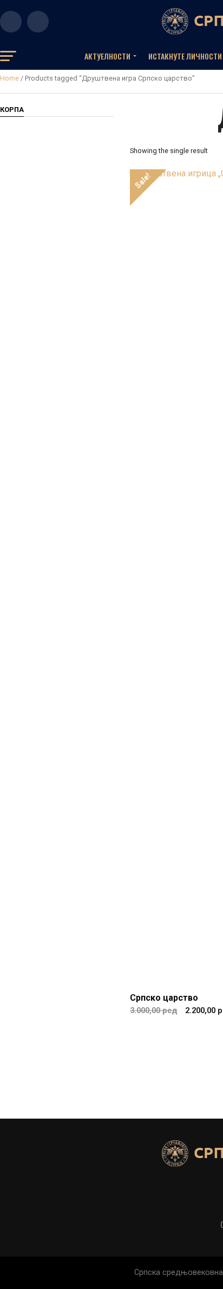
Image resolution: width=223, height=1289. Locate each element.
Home (9, 78)
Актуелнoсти (107, 56)
